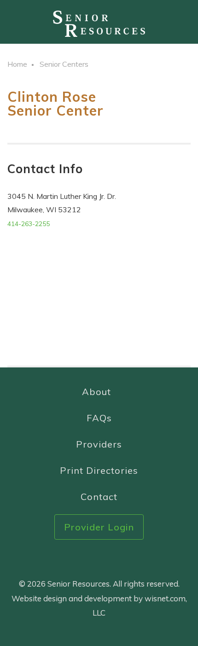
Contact (99, 496)
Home (17, 64)
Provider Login (99, 527)
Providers (99, 444)
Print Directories (99, 470)
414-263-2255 (28, 224)
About (96, 391)
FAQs (99, 418)
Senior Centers (64, 64)
